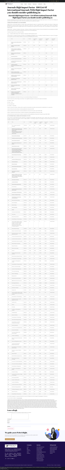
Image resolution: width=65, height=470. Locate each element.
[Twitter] (53, 1)
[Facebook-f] (50, 1)
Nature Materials (14, 207)
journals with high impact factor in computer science (42, 405)
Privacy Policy (6, 469)
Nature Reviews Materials (16, 135)
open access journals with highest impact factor (15, 408)
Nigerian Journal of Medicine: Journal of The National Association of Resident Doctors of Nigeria (16, 93)
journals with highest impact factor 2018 (39, 406)
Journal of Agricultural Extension (16, 58)
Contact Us (40, 3)
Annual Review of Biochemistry (17, 192)
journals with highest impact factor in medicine (19, 407)
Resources (35, 3)
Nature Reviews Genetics (16, 140)
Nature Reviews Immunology (16, 154)
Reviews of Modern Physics (16, 194)
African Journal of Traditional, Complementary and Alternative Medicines (16, 49)
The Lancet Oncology (15, 179)
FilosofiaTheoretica (14, 56)
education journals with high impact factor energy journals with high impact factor (21, 400)
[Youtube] (56, 1)
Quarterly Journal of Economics (17, 138)
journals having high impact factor (28, 404)
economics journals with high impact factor (46, 399)
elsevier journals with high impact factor (43, 400)
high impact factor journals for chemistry (34, 401)
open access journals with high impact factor (49, 407)
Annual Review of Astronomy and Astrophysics (16, 197)
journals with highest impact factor (26, 406)
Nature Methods (14, 168)
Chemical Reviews (15, 161)
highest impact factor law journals (16, 404)
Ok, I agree (2, 469)
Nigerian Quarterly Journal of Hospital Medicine (15, 76)
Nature (13, 209)
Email (8, 422)
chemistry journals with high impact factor (31, 399)
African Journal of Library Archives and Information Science (16, 72)
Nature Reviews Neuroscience (16, 166)
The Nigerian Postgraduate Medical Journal (15, 79)
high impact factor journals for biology (20, 401)
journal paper (19, 398)
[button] (54, 4)
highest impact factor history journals (39, 402)
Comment (9, 419)
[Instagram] (51, 1)
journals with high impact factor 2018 (13, 405)
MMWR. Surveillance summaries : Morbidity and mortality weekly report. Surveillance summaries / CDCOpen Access (17, 176)
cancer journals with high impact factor (17, 399)
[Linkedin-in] (58, 1)
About (25, 3)
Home (22, 3)
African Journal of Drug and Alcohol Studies (15, 89)
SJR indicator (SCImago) (30, 35)
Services (29, 3)
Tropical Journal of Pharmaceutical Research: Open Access (16, 65)
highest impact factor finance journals (26, 402)
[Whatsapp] (54, 1)
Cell (12, 157)
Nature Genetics (14, 164)
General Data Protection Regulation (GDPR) (15, 468)
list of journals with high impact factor (34, 407)
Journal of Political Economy (16, 159)
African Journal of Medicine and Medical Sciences (16, 82)
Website (8, 426)
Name (8, 420)
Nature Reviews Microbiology (16, 184)
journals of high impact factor (39, 404)
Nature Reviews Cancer (15, 146)
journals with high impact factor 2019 (26, 405)
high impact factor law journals (47, 401)
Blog (44, 3)
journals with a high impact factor (51, 404)
